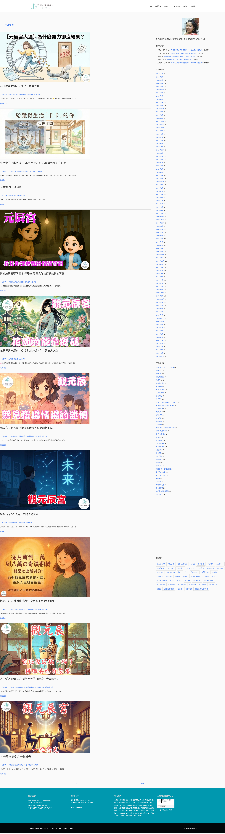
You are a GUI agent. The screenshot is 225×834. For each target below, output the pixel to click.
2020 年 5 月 (160, 239)
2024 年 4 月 (160, 118)
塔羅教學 (177, 576)
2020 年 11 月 (160, 220)
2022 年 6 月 (160, 159)
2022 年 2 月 (160, 172)
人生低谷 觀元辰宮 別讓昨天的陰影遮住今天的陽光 (29, 678)
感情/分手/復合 (18, 171)
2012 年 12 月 (160, 356)
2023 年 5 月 (160, 140)
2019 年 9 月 (160, 264)
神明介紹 (159, 456)
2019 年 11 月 (160, 258)
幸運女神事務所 (196, 576)
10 (76, 783)
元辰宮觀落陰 (210, 568)
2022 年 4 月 (160, 166)
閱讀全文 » (3, 103)
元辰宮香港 (160, 572)
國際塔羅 (214, 572)
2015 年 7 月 (160, 305)
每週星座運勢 (160, 443)
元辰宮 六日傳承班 (11, 187)
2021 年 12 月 (160, 178)
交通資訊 (159, 370)
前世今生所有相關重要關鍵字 (165, 405)
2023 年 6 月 (160, 137)
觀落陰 (158, 478)
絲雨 (213, 576)
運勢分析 (159, 494)
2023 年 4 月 (160, 143)
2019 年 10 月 (160, 261)
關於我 (193, 6)
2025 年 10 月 (160, 89)
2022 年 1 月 (160, 175)
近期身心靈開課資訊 (162, 491)
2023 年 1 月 (160, 147)
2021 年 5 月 (160, 201)
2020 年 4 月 (160, 242)
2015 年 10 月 (160, 299)
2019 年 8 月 (160, 267)
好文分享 (159, 412)
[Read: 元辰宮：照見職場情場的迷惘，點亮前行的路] (45, 398)
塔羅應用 (169, 576)
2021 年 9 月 (160, 188)
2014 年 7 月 (160, 331)
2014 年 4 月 (160, 340)
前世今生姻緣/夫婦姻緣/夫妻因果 (166, 402)
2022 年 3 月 (160, 169)
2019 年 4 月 (160, 280)
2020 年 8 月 (160, 229)
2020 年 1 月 (160, 251)
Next (143, 783)
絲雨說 (158, 462)
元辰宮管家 (201, 568)
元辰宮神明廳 (160, 393)
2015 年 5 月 (160, 312)
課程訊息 (159, 481)
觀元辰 (179, 581)
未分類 (10, 195)
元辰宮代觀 (160, 568)
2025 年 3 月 (160, 102)
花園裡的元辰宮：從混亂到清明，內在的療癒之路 (29, 350)
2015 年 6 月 (160, 308)
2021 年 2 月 (160, 210)
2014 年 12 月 (160, 318)
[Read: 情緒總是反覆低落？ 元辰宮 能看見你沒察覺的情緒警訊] (45, 239)
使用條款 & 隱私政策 (190, 828)
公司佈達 (159, 396)
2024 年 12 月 (160, 105)
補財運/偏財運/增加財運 (26, 436)
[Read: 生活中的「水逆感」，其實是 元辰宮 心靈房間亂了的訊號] (45, 133)
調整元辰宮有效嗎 (169, 589)
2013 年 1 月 (160, 353)
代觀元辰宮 (171, 564)
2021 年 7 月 (160, 194)
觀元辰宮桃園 (182, 584)
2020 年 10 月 (160, 223)
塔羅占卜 (160, 576)
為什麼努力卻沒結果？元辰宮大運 (20, 86)
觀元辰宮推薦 (171, 584)
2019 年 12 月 (160, 254)
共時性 (180, 572)
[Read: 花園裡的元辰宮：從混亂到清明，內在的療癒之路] (45, 321)
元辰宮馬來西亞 (170, 572)
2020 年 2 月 (160, 248)
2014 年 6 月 (160, 334)
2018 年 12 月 (160, 293)
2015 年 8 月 (160, 302)
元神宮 (192, 564)
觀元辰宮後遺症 (161, 475)
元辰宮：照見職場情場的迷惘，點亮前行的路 (26, 427)
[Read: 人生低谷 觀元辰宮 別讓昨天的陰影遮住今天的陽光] (45, 649)
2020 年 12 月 (160, 216)
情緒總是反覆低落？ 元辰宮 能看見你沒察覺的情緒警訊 (32, 273)
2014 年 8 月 (160, 327)
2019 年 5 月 (160, 277)
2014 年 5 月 (160, 337)
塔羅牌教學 (159, 408)
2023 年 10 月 (160, 128)
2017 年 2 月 (160, 296)
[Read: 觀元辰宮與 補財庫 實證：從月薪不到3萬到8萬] (45, 567)
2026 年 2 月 (160, 80)
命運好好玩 (204, 572)
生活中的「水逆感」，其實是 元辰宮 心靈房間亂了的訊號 (33, 162)
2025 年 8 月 (160, 93)
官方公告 (159, 418)
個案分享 (159, 374)
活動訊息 (159, 450)
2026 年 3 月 (160, 77)
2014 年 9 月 (160, 324)
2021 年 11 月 (160, 181)
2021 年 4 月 (160, 204)
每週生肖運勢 (160, 447)
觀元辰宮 (187, 581)
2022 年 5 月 (160, 162)
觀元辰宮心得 (161, 584)
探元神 (207, 576)
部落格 (184, 6)
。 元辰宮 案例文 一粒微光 (15, 756)
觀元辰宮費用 (202, 584)
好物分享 (159, 415)
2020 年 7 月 (160, 232)
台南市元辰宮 (194, 572)
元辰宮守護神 (160, 383)
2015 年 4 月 (160, 315)
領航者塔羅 (189, 589)
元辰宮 (10, 171)
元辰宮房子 (159, 386)
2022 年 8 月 (160, 156)
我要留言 (4, 94)
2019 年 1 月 (160, 289)
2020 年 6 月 (160, 235)
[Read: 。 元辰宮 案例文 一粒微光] (45, 727)
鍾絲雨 (180, 589)
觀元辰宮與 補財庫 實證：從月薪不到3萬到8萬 (27, 600)
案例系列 (26, 171)
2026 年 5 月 (160, 74)
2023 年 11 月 (160, 124)
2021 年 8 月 (160, 191)
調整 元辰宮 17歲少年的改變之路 (19, 514)
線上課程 (158, 6)
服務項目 (166, 6)
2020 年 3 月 (160, 245)
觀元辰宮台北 (197, 581)
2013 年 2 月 (160, 350)
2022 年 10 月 (160, 150)
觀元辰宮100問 (22, 94)
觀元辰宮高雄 (213, 584)
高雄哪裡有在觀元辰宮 (201, 589)
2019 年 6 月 (160, 274)
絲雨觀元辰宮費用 (162, 581)
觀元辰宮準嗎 (192, 584)
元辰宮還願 (220, 568)
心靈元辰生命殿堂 (161, 431)
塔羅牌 (185, 576)
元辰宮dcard (219, 564)
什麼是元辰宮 (161, 564)
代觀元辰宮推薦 (182, 564)
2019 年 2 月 (160, 286)
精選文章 (159, 459)
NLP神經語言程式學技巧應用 (165, 367)
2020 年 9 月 (160, 226)
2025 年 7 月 (160, 96)
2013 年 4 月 (160, 343)
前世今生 (159, 399)
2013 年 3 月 (160, 347)
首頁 (151, 6)
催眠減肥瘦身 (160, 377)
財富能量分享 (160, 485)
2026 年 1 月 (160, 83)
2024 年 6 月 (160, 112)
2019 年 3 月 (160, 283)
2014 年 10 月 (160, 321)
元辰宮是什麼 (12, 94)
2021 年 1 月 (160, 213)
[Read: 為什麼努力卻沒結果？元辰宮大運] (45, 57)
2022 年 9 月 (160, 153)
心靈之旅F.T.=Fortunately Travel (166, 427)
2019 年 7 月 (160, 270)
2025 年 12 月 (160, 86)
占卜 (186, 572)
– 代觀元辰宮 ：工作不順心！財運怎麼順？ (184, 53)
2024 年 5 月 (160, 115)
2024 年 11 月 (160, 108)
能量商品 (159, 466)
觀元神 (172, 581)
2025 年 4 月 (160, 99)
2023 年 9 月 (160, 131)
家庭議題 (16, 687)
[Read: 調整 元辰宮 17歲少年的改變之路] (45, 480)
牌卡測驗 (159, 453)
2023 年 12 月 (160, 121)
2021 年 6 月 (160, 197)
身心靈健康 (159, 488)
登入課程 (177, 6)
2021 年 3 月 (160, 207)
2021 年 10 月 (160, 185)
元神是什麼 (201, 564)
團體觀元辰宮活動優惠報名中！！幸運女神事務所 (186, 50)
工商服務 (159, 424)
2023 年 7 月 (160, 134)
